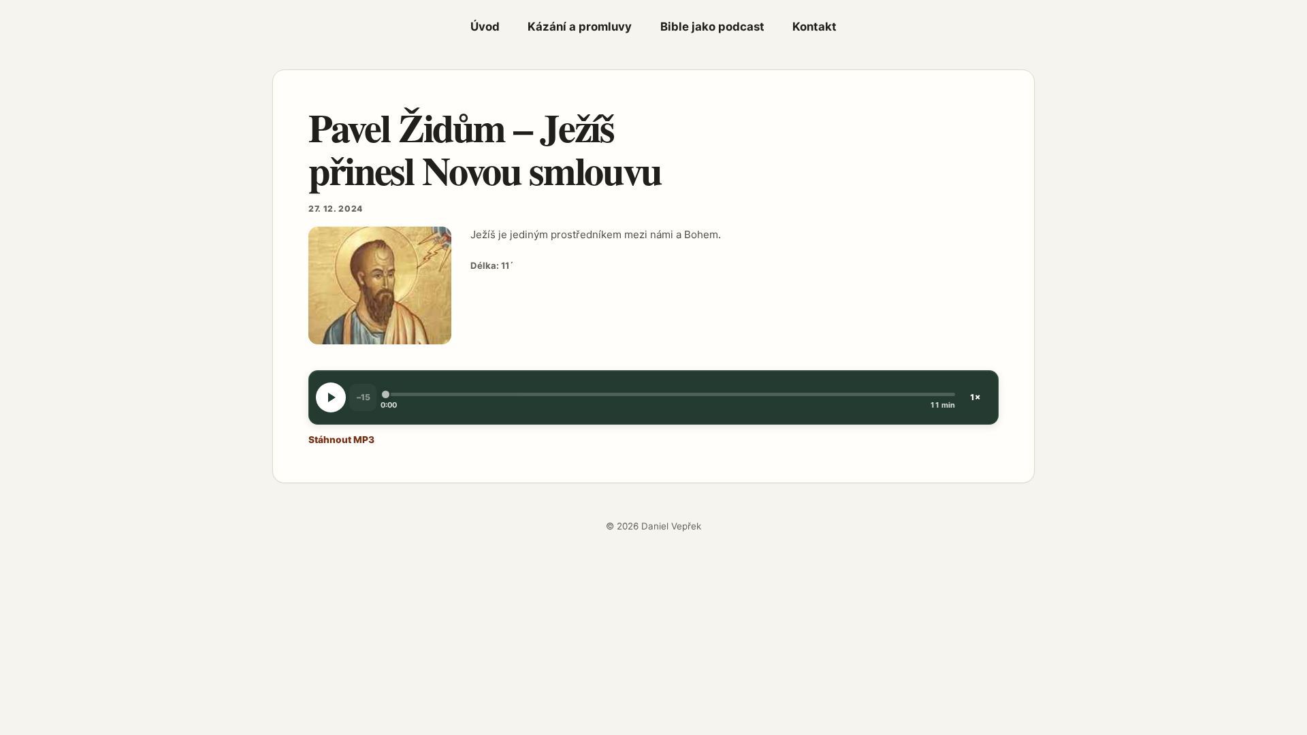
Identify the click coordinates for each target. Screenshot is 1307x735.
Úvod (485, 26)
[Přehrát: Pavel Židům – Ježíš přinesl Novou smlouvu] (331, 397)
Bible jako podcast (712, 26)
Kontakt (814, 26)
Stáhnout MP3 (341, 439)
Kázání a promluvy (580, 26)
